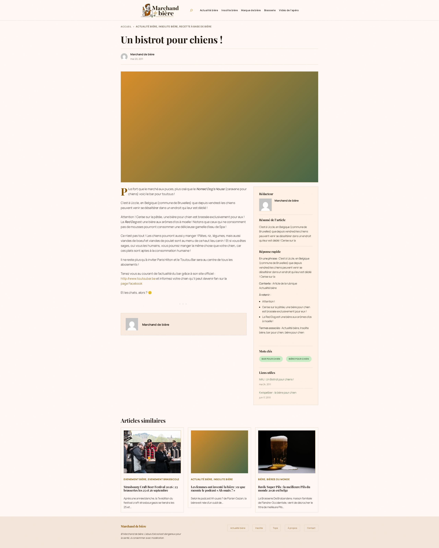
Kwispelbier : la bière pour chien (277, 392)
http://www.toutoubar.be (138, 278)
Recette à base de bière (195, 26)
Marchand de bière (287, 200)
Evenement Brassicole (163, 479)
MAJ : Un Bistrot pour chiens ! (276, 379)
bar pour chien (271, 358)
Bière (261, 479)
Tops (275, 528)
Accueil (126, 26)
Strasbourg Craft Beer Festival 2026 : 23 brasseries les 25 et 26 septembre (151, 488)
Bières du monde (278, 479)
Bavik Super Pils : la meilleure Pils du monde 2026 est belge (284, 488)
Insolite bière (168, 26)
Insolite (259, 528)
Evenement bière (135, 479)
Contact (311, 528)
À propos (292, 528)
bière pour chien (299, 358)
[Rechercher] (191, 10)
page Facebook (131, 283)
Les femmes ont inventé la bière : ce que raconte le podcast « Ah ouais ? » (218, 488)
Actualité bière (146, 26)
